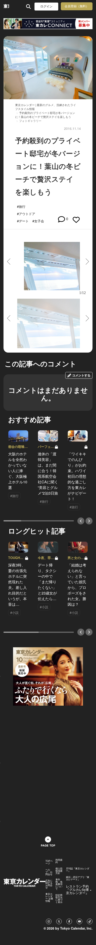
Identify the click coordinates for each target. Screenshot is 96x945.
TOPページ (49, 862)
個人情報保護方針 (58, 870)
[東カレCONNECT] (48, 23)
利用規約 (58, 861)
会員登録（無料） (77, 6)
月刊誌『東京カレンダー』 (77, 869)
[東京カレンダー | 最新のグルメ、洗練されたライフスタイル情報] (6, 6)
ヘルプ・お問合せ (48, 871)
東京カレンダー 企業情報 (49, 897)
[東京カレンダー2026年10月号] (48, 676)
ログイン (46, 6)
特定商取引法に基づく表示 (58, 898)
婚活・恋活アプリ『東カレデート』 (77, 878)
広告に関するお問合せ (48, 884)
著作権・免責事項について (58, 884)
